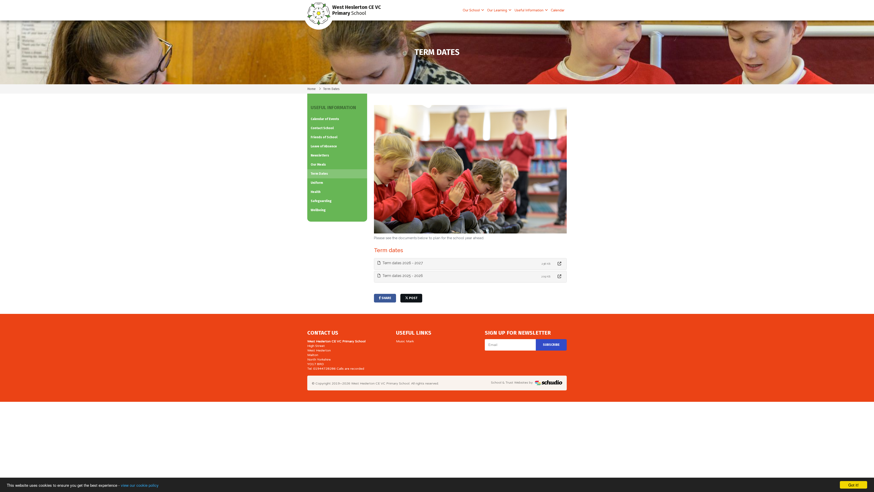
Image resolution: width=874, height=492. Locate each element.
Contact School (322, 128)
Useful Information (529, 10)
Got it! (853, 485)
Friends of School (324, 137)
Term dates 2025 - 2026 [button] (402, 276)
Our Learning (497, 10)
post (412, 298)
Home (311, 89)
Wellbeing (318, 210)
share (386, 298)
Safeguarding (321, 201)
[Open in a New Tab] (559, 264)
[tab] (470, 263)
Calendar (557, 10)
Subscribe (551, 345)
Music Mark (405, 341)
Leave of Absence (324, 146)
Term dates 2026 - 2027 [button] (402, 263)
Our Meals (318, 165)
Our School (472, 10)
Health (315, 192)
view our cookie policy (140, 485)
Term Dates (319, 174)
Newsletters (320, 155)
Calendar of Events (325, 119)
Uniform (317, 183)
